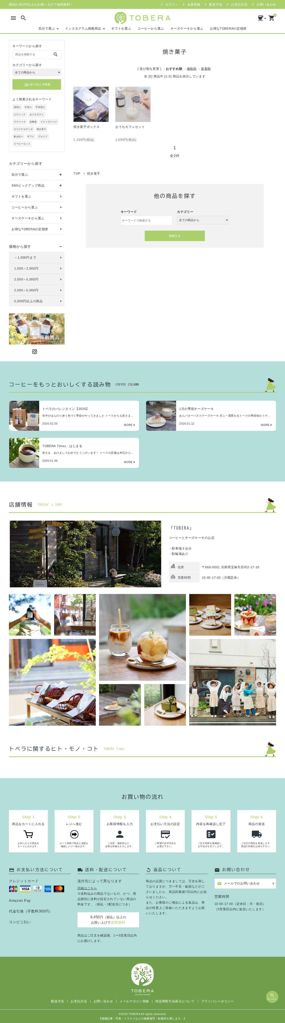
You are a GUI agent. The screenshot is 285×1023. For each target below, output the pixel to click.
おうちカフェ (37, 114)
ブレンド (43, 136)
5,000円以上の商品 (28, 301)
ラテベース (20, 122)
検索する (175, 236)
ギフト (30, 136)
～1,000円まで (25, 257)
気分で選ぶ (47, 28)
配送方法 (215, 4)
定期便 (33, 122)
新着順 (206, 68)
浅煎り (17, 107)
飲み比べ (18, 136)
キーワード (129, 211)
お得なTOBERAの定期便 (228, 28)
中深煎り (40, 107)
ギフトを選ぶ (121, 28)
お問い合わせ (266, 4)
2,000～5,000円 (26, 279)
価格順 (192, 68)
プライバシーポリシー (217, 1001)
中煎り (28, 107)
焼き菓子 (41, 129)
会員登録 (193, 4)
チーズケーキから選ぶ (187, 28)
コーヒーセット (22, 144)
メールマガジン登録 (134, 1001)
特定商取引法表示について (175, 1001)
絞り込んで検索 (37, 84)
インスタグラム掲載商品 (83, 28)
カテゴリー (185, 211)
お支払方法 (239, 4)
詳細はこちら (87, 888)
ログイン (171, 4)
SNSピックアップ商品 (28, 185)
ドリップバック (49, 122)
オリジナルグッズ (23, 129)
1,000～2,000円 (26, 268)
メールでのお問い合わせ (238, 883)
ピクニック (20, 114)
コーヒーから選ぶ (151, 28)
